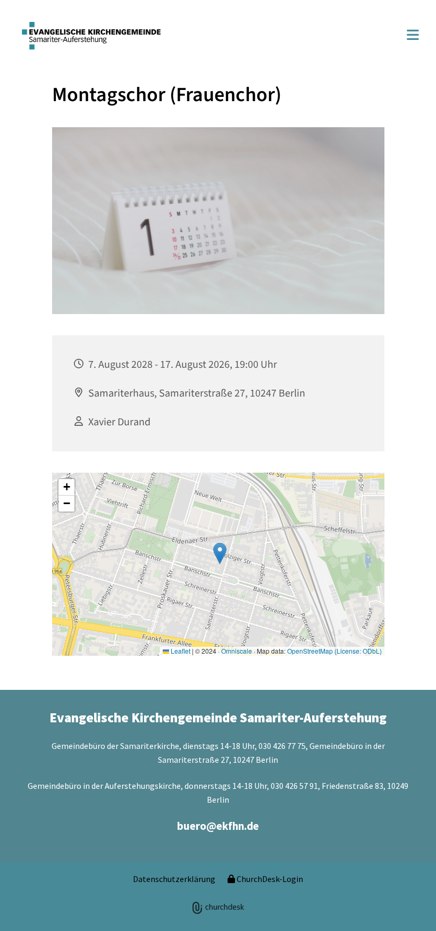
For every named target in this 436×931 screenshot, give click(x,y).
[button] (318, 36)
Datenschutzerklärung (174, 879)
